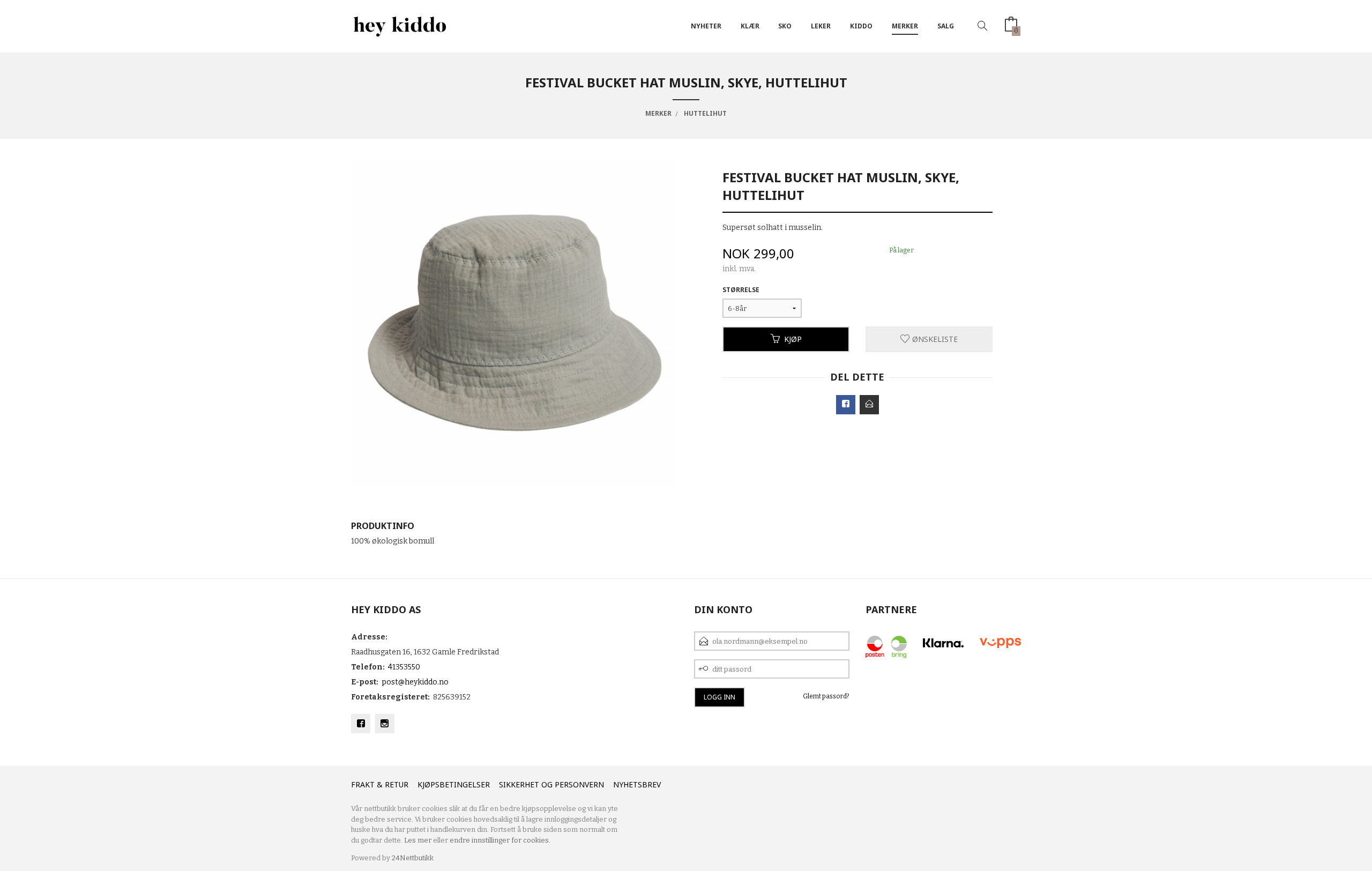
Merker (905, 26)
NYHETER (706, 26)
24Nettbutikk (413, 858)
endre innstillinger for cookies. (500, 840)
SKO (785, 26)
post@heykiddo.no (415, 682)
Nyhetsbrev (637, 784)
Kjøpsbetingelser (453, 784)
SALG (945, 26)
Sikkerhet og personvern (551, 784)
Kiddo (861, 26)
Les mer (417, 840)
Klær (750, 26)
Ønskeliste (934, 339)
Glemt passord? (826, 696)
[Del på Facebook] (845, 404)
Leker (821, 26)
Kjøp (793, 339)
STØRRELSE (740, 289)
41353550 (404, 667)
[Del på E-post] (869, 404)
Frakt (363, 784)
